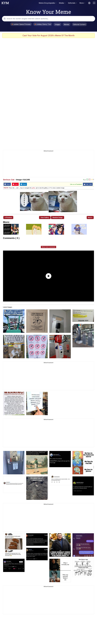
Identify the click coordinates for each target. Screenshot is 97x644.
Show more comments (48, 247)
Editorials (72, 3)
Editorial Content (79, 24)
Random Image (58, 217)
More (81, 3)
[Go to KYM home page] (5, 3)
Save (16, 184)
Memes (66, 24)
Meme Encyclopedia (46, 3)
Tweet (24, 184)
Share (8, 184)
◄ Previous (8, 217)
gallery (33, 188)
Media (61, 3)
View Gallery (45, 217)
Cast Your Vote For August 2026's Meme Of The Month (49, 35)
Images (57, 24)
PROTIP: (6, 188)
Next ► (90, 217)
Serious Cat (8, 180)
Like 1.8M (88, 184)
